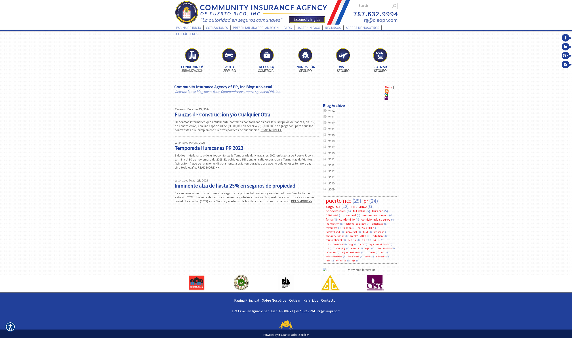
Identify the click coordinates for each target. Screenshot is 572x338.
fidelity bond (333, 232)
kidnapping (339, 248)
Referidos (310, 300)
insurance (359, 206)
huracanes (331, 252)
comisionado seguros (375, 219)
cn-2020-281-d (358, 236)
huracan (377, 211)
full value (359, 211)
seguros (333, 206)
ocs (327, 248)
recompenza (353, 256)
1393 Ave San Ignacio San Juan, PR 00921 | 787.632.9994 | (274, 311)
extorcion (355, 248)
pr (366, 200)
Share (388, 87)
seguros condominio (379, 244)
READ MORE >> (271, 130)
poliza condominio (334, 244)
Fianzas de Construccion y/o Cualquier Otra (222, 114)
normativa (341, 260)
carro (361, 244)
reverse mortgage (334, 256)
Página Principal (246, 300)
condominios (336, 211)
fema (329, 219)
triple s (376, 240)
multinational (334, 240)
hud (365, 232)
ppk (353, 260)
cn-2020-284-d (366, 228)
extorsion (379, 232)
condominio (347, 219)
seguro (352, 240)
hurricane (380, 256)
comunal (350, 215)
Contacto (328, 300)
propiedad (370, 252)
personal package (355, 223)
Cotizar (295, 300)
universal (351, 232)
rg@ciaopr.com (329, 311)
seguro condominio (375, 215)
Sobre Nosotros (274, 300)
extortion (378, 236)
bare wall (332, 215)
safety (367, 256)
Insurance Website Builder (293, 335)
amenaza (377, 223)
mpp (351, 244)
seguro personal (335, 236)
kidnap (347, 228)
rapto (367, 248)
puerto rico (338, 200)
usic (383, 252)
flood (328, 260)
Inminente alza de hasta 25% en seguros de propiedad (235, 185)
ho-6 (364, 240)
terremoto (331, 228)
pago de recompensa (350, 252)
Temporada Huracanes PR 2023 (209, 148)
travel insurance (383, 248)
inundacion (332, 223)
